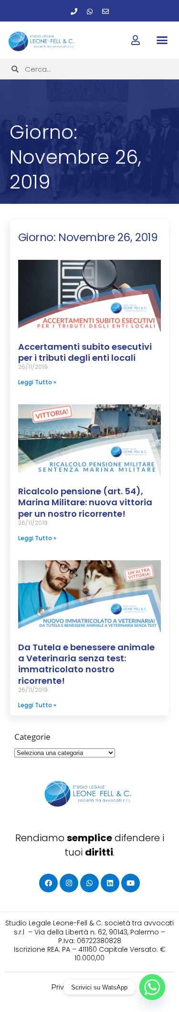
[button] (162, 40)
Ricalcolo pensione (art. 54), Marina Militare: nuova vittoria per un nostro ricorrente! (85, 502)
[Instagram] (69, 883)
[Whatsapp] (89, 11)
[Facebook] (48, 883)
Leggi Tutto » (37, 382)
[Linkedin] (110, 883)
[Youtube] (130, 883)
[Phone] (74, 11)
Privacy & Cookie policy (89, 987)
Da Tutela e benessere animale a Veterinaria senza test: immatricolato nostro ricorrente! (86, 664)
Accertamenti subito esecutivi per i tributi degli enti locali (85, 352)
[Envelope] (105, 11)
